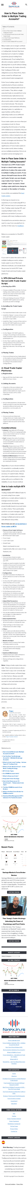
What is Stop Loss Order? (10, 776)
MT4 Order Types (8, 771)
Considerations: (7, 39)
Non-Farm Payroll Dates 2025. (14, 1047)
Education (14, 1103)
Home (14, 1073)
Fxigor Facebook (14, 1121)
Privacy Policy (14, 1129)
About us (14, 1076)
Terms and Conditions (10, 1184)
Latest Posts (9, 707)
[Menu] (2, 5)
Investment (14, 1101)
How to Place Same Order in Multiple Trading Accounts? (12, 31)
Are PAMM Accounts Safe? (11, 773)
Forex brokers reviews (14, 1098)
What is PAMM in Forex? (14, 1052)
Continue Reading (14, 892)
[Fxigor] (5, 716)
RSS (14, 1113)
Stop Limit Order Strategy (11, 778)
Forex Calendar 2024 (14, 1040)
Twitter (14, 1116)
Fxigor (11, 711)
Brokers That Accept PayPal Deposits (14, 1096)
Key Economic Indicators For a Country (14, 1050)
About (3, 707)
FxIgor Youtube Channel (14, 1118)
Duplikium (20, 226)
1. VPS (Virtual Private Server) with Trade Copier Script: (13, 35)
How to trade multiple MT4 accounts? (12, 41)
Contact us (14, 1131)
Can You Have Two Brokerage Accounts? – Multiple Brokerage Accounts (12, 758)
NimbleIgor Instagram (14, 1124)
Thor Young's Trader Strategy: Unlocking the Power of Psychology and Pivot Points (14, 921)
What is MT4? (14, 1059)
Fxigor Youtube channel (11, 736)
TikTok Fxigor (14, 1126)
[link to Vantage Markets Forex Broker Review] (14, 860)
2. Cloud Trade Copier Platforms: (11, 38)
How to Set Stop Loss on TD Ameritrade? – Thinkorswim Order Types (13, 782)
